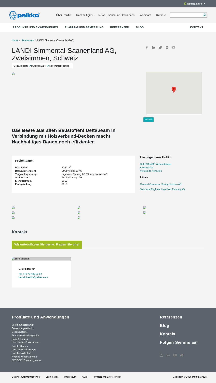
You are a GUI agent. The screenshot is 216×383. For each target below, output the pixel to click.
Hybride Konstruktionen (24, 356)
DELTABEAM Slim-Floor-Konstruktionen (25, 344)
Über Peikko (63, 15)
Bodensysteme (20, 331)
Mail (174, 47)
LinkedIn (153, 47)
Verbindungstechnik (22, 324)
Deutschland (194, 3)
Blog (140, 27)
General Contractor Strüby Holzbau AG (161, 184)
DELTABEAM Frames (24, 349)
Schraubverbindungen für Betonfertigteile (25, 337)
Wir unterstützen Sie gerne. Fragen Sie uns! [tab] (46, 244)
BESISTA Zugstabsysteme (26, 360)
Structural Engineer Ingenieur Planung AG (162, 189)
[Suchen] (204, 15)
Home (15, 40)
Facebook (146, 47)
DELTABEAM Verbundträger (155, 164)
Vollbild (148, 119)
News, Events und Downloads (116, 15)
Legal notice (52, 376)
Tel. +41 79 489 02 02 (30, 274)
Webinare (145, 15)
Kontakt (196, 27)
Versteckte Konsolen (151, 170)
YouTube (175, 353)
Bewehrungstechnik (22, 328)
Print (167, 47)
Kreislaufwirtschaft (21, 353)
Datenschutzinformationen (26, 376)
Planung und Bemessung (84, 27)
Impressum (70, 376)
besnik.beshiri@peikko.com (33, 277)
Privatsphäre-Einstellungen (107, 376)
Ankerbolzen (146, 167)
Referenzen (119, 27)
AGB (84, 376)
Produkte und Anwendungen (35, 27)
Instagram (161, 353)
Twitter (160, 47)
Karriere (161, 15)
